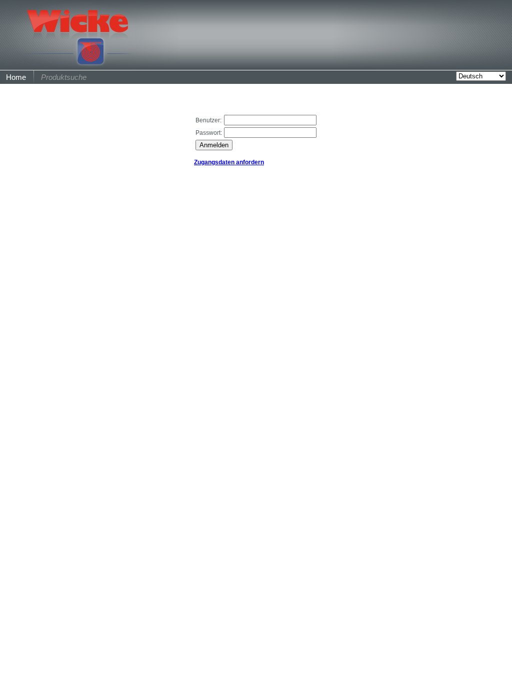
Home (16, 77)
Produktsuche (63, 77)
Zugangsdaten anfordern (229, 162)
